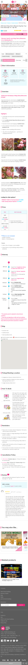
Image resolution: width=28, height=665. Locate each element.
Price (24, 60)
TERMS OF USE (4, 621)
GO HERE (21, 199)
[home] (14, 1)
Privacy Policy (3, 622)
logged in (12, 486)
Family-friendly (14, 23)
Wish (20, 533)
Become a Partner (4, 593)
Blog (2, 595)
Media (2, 597)
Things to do (3, 23)
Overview (18, 60)
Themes (9, 23)
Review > (24, 30)
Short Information (9, 60)
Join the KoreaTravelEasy (6, 599)
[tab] (9, 60)
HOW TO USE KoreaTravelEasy (7, 619)
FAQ (1, 617)
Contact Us (3, 615)
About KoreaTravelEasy (6, 591)
